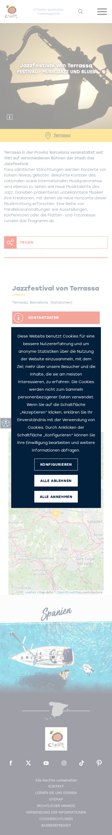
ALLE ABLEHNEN (56, 481)
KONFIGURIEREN (56, 464)
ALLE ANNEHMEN (56, 497)
